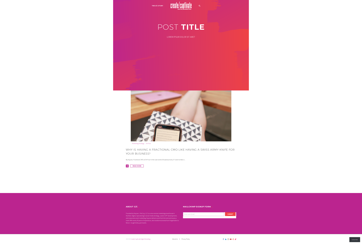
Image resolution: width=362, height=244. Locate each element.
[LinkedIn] (226, 239)
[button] (127, 166)
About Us (175, 239)
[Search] (199, 6)
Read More (137, 166)
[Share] (233, 239)
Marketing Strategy (138, 143)
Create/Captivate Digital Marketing (140, 239)
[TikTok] (235, 239)
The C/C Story (157, 6)
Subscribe (355, 240)
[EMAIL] (204, 214)
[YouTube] (230, 239)
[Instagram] (228, 239)
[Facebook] (223, 239)
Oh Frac (148, 143)
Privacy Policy (186, 239)
